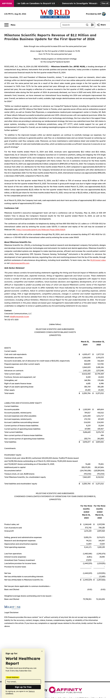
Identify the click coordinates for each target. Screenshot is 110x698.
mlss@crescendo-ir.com (19, 316)
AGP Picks (7, 3)
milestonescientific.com (19, 263)
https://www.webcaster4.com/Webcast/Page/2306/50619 (40, 230)
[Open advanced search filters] (92, 24)
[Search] (87, 24)
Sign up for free (23, 687)
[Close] (42, 651)
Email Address (12, 677)
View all (104, 3)
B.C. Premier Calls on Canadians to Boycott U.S (31, 3)
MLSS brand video (98, 260)
